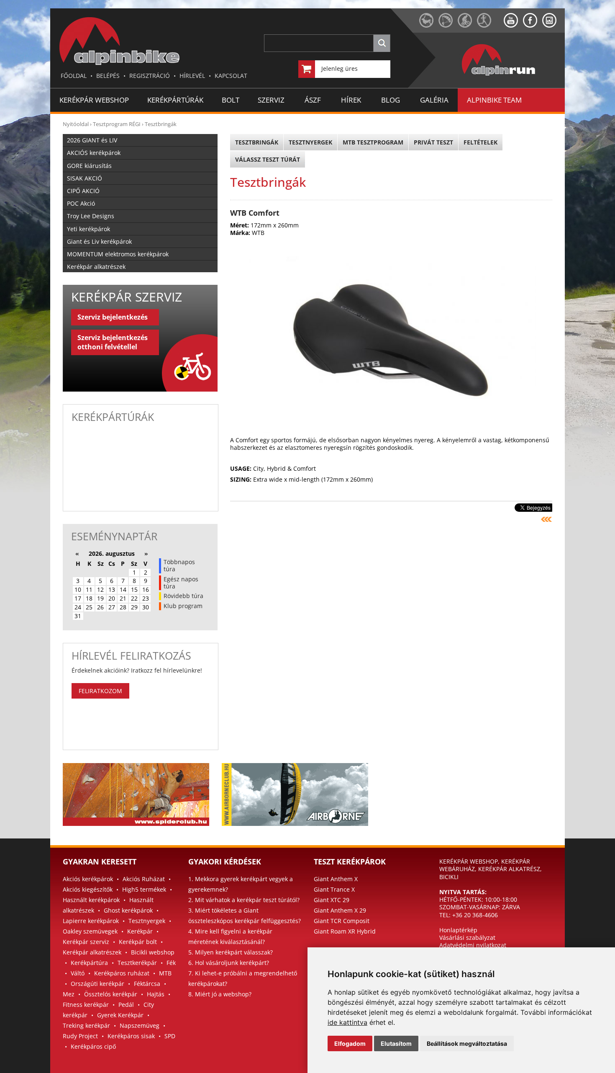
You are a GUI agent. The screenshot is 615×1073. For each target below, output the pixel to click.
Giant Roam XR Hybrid (345, 931)
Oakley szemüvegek (90, 931)
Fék (171, 963)
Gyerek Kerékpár (120, 1015)
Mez (68, 994)
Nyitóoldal (76, 124)
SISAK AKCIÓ (84, 178)
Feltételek (480, 142)
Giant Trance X (334, 889)
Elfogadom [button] (350, 1043)
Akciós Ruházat (144, 879)
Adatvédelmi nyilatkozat (472, 945)
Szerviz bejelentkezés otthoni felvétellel (112, 342)
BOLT (230, 100)
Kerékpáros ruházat (121, 973)
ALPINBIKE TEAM (494, 100)
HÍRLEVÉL (192, 76)
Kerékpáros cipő (93, 1046)
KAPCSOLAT (231, 76)
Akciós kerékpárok (88, 879)
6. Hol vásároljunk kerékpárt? (228, 963)
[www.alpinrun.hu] (490, 25)
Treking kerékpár (86, 1025)
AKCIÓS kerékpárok (93, 153)
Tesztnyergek (310, 142)
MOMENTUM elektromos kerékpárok (118, 254)
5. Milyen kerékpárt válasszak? (230, 952)
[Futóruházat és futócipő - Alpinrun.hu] (512, 76)
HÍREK (351, 100)
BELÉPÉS (108, 76)
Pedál (126, 1005)
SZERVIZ (271, 100)
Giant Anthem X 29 (340, 910)
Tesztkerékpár (137, 963)
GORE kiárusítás (89, 166)
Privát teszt (433, 142)
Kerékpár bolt (138, 942)
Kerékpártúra (89, 963)
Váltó (78, 973)
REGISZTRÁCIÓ (149, 76)
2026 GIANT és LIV (92, 140)
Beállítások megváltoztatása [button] (467, 1043)
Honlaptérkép (458, 930)
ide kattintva (347, 1022)
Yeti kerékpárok (88, 229)
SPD (169, 1036)
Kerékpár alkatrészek (96, 267)
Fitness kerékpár (86, 1005)
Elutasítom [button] (396, 1043)
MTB (165, 973)
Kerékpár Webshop (94, 100)
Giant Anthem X (336, 879)
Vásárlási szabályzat (467, 937)
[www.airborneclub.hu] (448, 25)
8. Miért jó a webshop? (219, 994)
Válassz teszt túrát (267, 159)
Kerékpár (140, 931)
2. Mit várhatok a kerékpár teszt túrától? (244, 900)
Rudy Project (80, 1036)
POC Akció (81, 203)
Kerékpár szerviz (86, 942)
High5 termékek (144, 889)
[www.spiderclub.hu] (428, 25)
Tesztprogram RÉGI (117, 124)
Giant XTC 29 (331, 900)
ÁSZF (313, 100)
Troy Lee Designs (90, 216)
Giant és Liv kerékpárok (99, 241)
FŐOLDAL (74, 76)
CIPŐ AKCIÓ (83, 191)
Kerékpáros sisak (131, 1036)
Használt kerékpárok (91, 900)
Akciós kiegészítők (88, 889)
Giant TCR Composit (341, 921)
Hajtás (155, 994)
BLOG (390, 100)
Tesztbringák (161, 124)
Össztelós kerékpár (110, 994)
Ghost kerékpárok (128, 910)
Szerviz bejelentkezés (112, 317)
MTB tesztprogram (373, 142)
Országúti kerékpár (97, 984)
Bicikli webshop (152, 952)
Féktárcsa (147, 984)
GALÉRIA (434, 100)
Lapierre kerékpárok (91, 921)
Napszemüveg (139, 1025)
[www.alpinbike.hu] (467, 25)
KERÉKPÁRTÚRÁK (175, 100)
